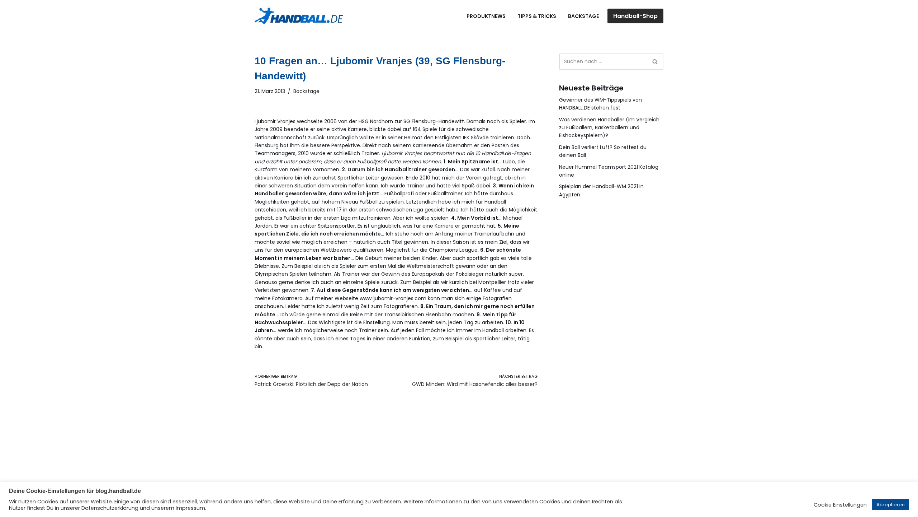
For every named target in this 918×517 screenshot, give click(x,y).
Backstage (583, 16)
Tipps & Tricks (536, 16)
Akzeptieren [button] (890, 504)
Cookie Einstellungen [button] (840, 505)
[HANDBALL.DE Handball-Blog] (299, 15)
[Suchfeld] (655, 61)
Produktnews (486, 16)
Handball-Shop (635, 16)
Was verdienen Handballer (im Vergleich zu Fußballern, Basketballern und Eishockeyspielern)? (609, 127)
